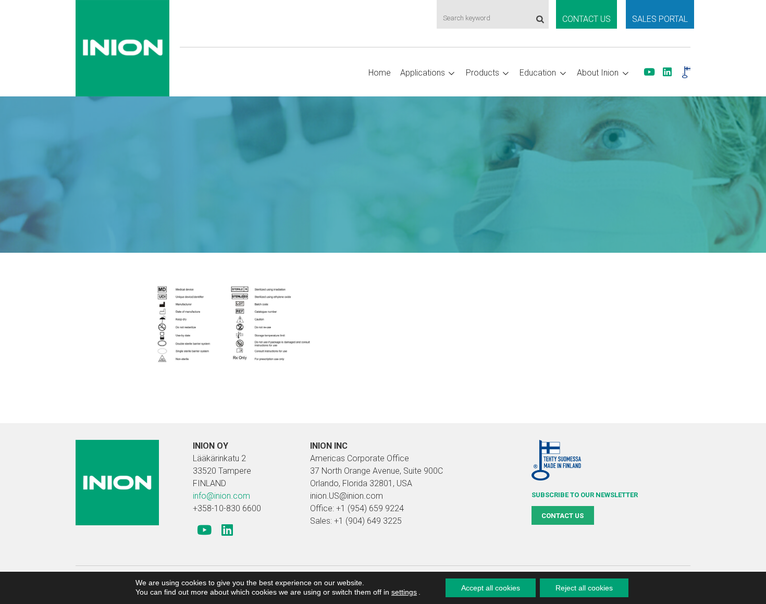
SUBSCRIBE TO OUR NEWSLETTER (585, 495)
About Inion (598, 73)
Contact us (586, 19)
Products (482, 73)
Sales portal (660, 19)
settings (404, 592)
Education (538, 73)
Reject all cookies (584, 588)
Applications (422, 73)
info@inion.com (221, 496)
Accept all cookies (490, 588)
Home (379, 73)
